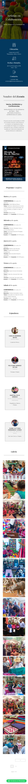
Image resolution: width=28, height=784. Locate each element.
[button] (16, 780)
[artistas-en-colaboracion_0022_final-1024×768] (14, 626)
